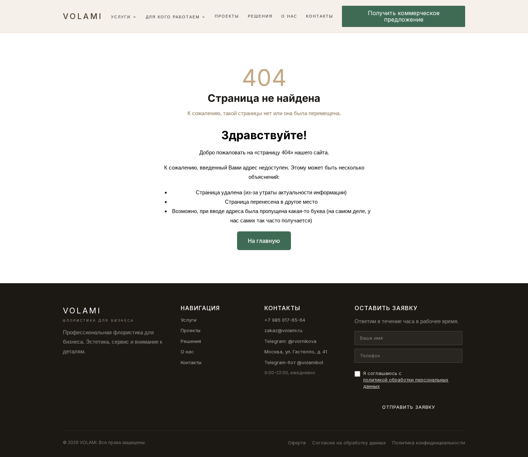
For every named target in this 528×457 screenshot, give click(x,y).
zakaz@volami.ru (283, 330)
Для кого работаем (173, 17)
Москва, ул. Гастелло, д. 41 (295, 351)
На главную (264, 240)
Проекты (227, 16)
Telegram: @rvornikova (290, 341)
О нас (289, 16)
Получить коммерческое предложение (404, 16)
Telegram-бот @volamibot (293, 362)
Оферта (297, 442)
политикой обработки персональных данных (405, 383)
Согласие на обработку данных (349, 442)
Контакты (319, 16)
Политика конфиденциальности (428, 442)
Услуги (121, 17)
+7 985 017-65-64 (284, 320)
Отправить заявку (408, 407)
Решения (260, 16)
